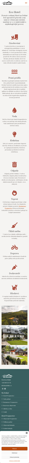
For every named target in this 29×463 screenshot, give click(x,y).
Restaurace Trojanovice (10, 402)
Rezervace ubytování (9, 405)
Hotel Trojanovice (8, 396)
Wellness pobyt (7, 422)
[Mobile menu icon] (26, 3)
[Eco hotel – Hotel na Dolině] (14, 335)
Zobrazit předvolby (14, 457)
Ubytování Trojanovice (10, 418)
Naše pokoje (7, 399)
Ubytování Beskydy (8, 425)
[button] (26, 433)
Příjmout (14, 448)
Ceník (5, 412)
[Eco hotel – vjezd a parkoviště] (14, 355)
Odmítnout (14, 453)
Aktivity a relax (7, 409)
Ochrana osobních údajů (14, 460)
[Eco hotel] (14, 315)
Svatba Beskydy (7, 428)
